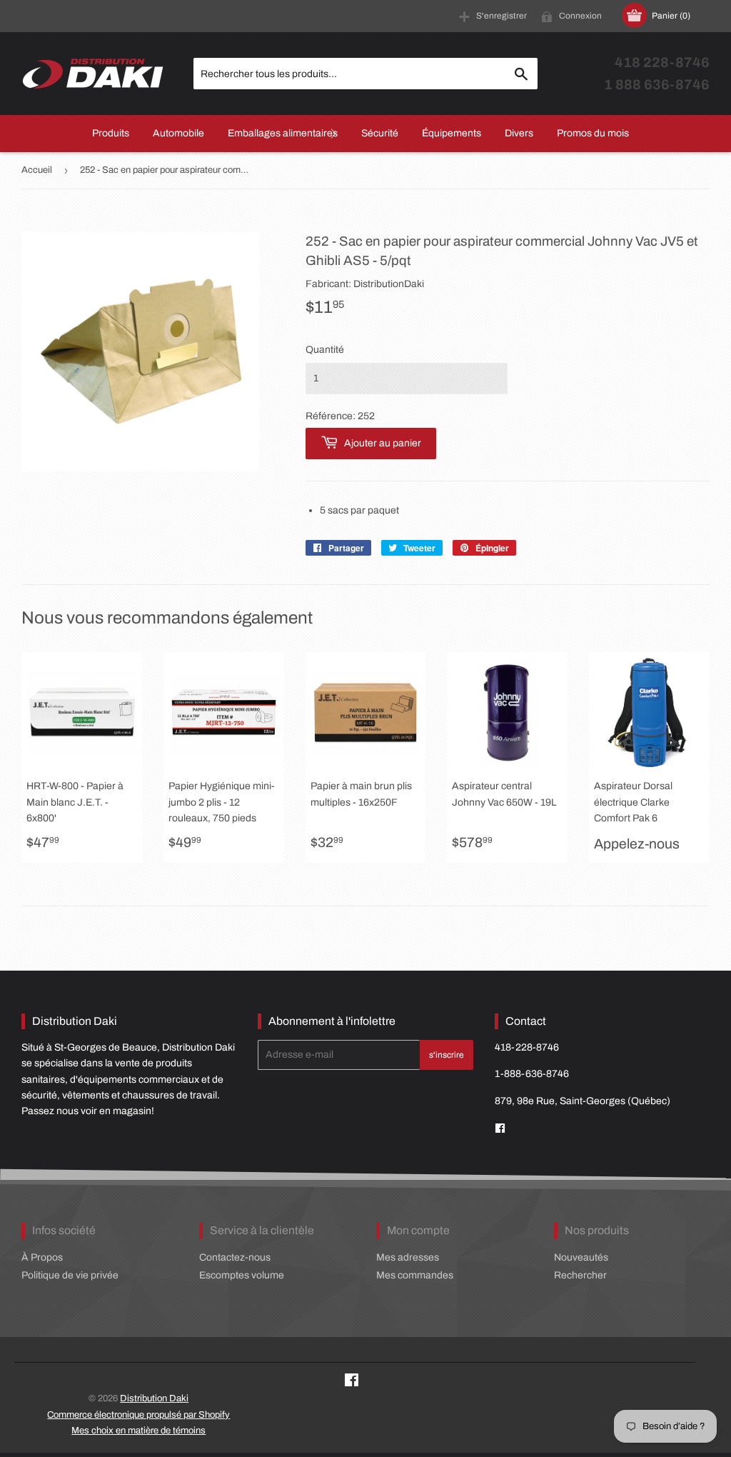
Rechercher (580, 1275)
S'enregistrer (501, 16)
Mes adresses (407, 1257)
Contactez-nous (235, 1257)
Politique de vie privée (70, 1275)
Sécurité (379, 133)
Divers (519, 133)
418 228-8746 (662, 62)
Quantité (325, 349)
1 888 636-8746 (657, 84)
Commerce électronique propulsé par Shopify (138, 1415)
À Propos (42, 1257)
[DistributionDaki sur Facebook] (500, 1128)
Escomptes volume (241, 1275)
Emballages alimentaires (283, 133)
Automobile (178, 133)
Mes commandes (414, 1275)
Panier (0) (671, 16)
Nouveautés (581, 1257)
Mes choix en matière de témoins (138, 1431)
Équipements (451, 133)
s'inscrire (446, 1055)
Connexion (580, 16)
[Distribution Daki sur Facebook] (351, 1382)
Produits (110, 133)
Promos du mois (593, 133)
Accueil (36, 170)
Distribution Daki (154, 1398)
